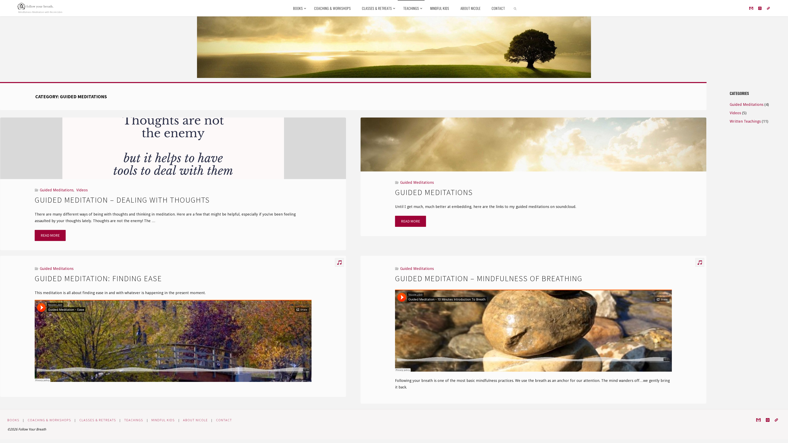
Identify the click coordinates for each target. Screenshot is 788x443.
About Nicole (195, 420)
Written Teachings (745, 121)
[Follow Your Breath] (35, 6)
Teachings (133, 420)
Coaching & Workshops (49, 420)
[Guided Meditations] (534, 144)
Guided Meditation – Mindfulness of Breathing (488, 278)
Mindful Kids (163, 420)
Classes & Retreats (97, 420)
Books (13, 420)
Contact (224, 420)
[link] (515, 8)
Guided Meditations (56, 190)
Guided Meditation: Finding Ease (98, 278)
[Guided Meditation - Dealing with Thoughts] (173, 148)
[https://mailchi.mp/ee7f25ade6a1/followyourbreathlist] (768, 8)
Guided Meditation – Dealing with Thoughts (122, 200)
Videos (82, 190)
